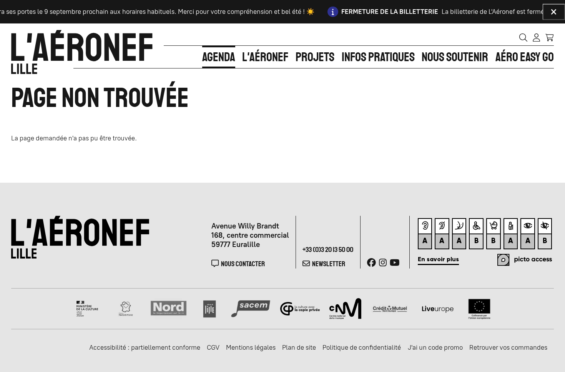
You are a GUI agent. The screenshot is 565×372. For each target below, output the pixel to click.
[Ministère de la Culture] (87, 308)
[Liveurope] (437, 308)
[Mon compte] (536, 37)
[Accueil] (82, 52)
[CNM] (345, 308)
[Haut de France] (125, 308)
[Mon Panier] (549, 37)
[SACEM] (250, 308)
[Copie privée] (299, 308)
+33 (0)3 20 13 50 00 (327, 249)
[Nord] (169, 308)
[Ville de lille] (209, 308)
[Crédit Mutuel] (390, 308)
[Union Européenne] (479, 308)
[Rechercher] (523, 37)
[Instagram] (383, 262)
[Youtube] (395, 262)
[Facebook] (371, 262)
